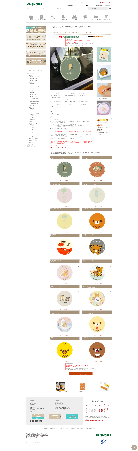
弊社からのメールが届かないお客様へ (90, 2)
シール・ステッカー (33, 100)
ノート (31, 136)
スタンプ (32, 114)
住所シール (75, 26)
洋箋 (33, 127)
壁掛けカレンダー (34, 78)
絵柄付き (81, 26)
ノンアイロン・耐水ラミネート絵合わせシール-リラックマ (60, 392)
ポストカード (34, 132)
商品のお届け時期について (36, 405)
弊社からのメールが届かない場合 (62, 407)
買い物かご (107, 5)
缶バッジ (32, 105)
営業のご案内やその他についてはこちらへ (64, 408)
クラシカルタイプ (35, 86)
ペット (52, 19)
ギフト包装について (34, 409)
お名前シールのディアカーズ (61, 409)
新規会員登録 (70, 5)
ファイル (31, 142)
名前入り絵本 (74, 19)
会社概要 (57, 400)
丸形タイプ (34, 88)
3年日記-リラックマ (83, 391)
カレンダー (31, 75)
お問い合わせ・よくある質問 (61, 405)
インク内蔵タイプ (35, 115)
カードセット (34, 134)
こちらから (84, 104)
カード (31, 129)
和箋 (33, 125)
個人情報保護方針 (59, 403)
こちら (84, 45)
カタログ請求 (33, 403)
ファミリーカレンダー (35, 76)
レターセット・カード (33, 123)
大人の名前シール (34, 103)
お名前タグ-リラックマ (104, 391)
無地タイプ (32, 92)
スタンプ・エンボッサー (34, 113)
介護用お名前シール (33, 140)
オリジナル (34, 111)
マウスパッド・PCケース (34, 138)
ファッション (31, 19)
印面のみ (34, 117)
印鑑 (31, 121)
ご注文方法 (32, 404)
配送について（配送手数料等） (37, 408)
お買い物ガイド (90, 5)
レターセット (33, 124)
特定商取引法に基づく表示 (61, 402)
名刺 (30, 107)
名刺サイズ (34, 130)
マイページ (83, 5)
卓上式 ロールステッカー (36, 94)
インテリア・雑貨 (42, 19)
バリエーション (35, 90)
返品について (33, 411)
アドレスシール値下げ (35, 98)
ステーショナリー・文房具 (96, 20)
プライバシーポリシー (60, 404)
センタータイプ (88, 26)
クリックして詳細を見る (65, 180)
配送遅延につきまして (105, 2)
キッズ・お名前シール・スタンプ (64, 20)
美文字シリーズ (33, 96)
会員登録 (32, 400)
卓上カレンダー (33, 80)
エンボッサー (33, 119)
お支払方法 (32, 407)
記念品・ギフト (106, 19)
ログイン (77, 5)
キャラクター (34, 109)
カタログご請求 (99, 5)
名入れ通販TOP (53, 26)
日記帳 (85, 19)
